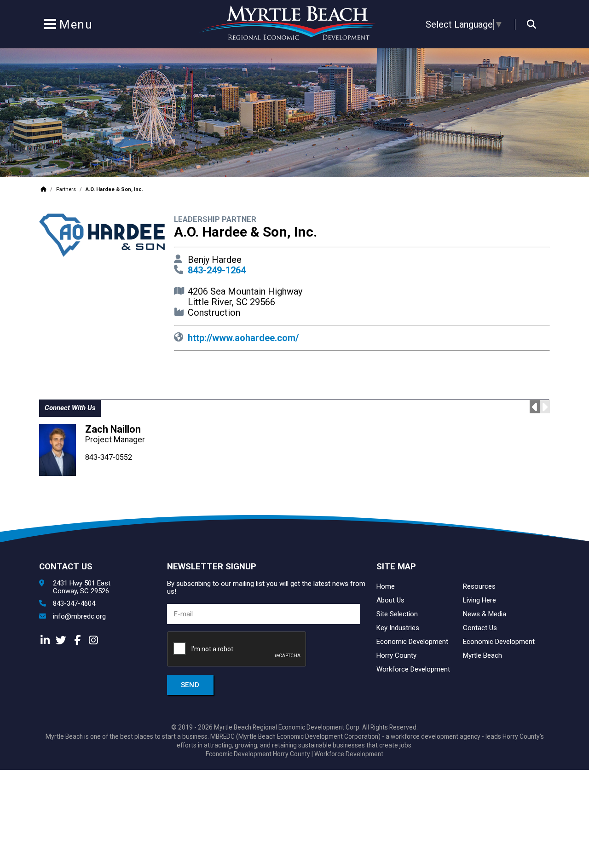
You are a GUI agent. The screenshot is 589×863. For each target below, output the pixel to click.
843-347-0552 (108, 457)
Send (190, 685)
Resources (479, 586)
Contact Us (480, 628)
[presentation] (237, 649)
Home (385, 586)
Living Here (479, 600)
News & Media (484, 614)
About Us (390, 600)
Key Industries (397, 628)
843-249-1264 (217, 270)
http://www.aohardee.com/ (243, 337)
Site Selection (397, 614)
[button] (49, 25)
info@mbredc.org (79, 616)
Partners (66, 189)
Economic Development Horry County (258, 754)
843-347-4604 (74, 604)
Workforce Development (413, 669)
